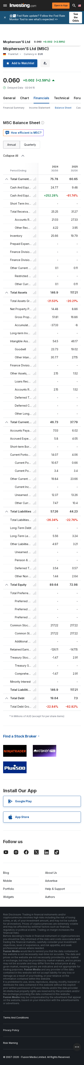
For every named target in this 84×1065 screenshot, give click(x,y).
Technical (61, 98)
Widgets (8, 896)
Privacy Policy (11, 1030)
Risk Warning (10, 1042)
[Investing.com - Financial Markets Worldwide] (23, 5)
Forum (78, 98)
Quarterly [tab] (30, 144)
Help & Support (55, 888)
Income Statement (39, 107)
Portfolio (8, 888)
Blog (6, 872)
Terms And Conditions (16, 1017)
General (9, 98)
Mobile (7, 880)
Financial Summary (13, 107)
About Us (51, 872)
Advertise (51, 880)
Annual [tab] (11, 144)
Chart (24, 98)
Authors (50, 896)
